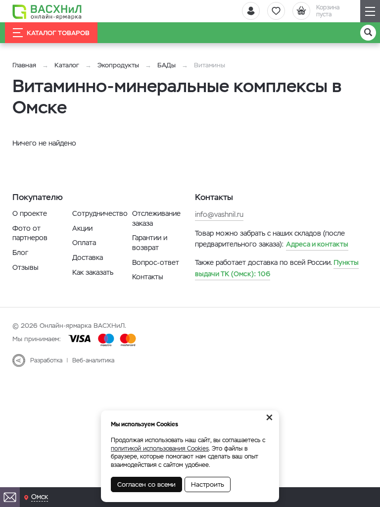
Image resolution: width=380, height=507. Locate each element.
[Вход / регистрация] (251, 11)
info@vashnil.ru (219, 214)
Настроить (207, 484)
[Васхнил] (47, 11)
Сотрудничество (100, 213)
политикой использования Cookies (160, 449)
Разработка (46, 360)
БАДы (166, 65)
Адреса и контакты (317, 244)
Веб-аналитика (93, 360)
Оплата (84, 242)
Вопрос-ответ (155, 262)
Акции (82, 228)
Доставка (87, 257)
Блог (20, 252)
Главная (24, 65)
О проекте (29, 213)
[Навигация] (370, 11)
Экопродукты (118, 65)
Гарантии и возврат (149, 242)
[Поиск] (368, 33)
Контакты (147, 276)
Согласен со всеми (146, 484)
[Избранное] (276, 11)
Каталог (66, 65)
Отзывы (25, 267)
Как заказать (92, 272)
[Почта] (10, 497)
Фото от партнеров (30, 233)
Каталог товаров (58, 33)
